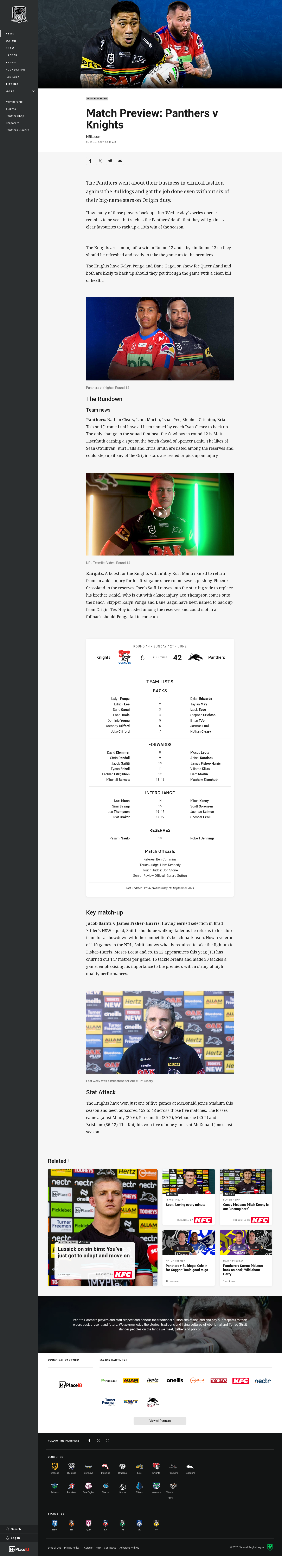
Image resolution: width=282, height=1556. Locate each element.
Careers (88, 1547)
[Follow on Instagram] (107, 1440)
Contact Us (110, 1547)
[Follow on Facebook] (89, 1440)
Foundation (16, 69)
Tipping (12, 84)
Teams (11, 62)
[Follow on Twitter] (98, 1440)
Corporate (12, 123)
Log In (15, 1538)
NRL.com (94, 136)
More (10, 91)
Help (98, 1547)
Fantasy (12, 76)
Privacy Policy (71, 1547)
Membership (14, 102)
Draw (10, 47)
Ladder (12, 55)
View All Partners (160, 1421)
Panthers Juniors (17, 130)
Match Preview (97, 98)
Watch (11, 40)
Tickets (11, 109)
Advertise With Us (129, 1547)
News (10, 33)
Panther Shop (15, 116)
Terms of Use (53, 1547)
